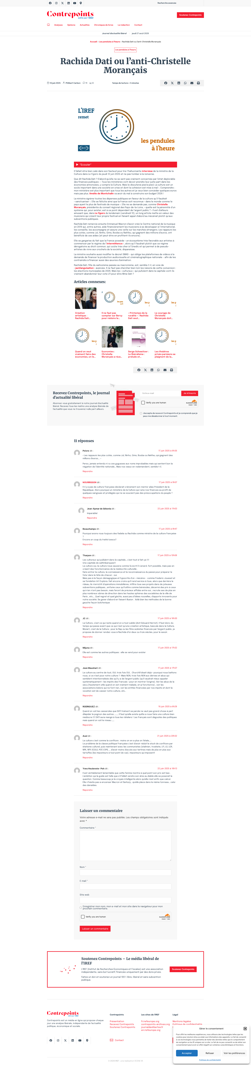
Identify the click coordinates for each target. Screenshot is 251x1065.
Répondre (88, 471)
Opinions (71, 25)
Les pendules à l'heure (109, 42)
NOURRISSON (89, 482)
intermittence (115, 244)
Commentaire (88, 828)
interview (147, 171)
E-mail (84, 881)
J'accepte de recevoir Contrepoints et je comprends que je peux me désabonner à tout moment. (170, 414)
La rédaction (124, 25)
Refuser (210, 1053)
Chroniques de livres (103, 25)
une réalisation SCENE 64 (131, 1061)
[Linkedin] (69, 3)
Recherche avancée (167, 3)
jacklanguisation (84, 268)
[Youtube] (75, 3)
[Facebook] (50, 3)
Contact (138, 25)
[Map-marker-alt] (81, 3)
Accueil (93, 42)
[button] (245, 1028)
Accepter (187, 1053)
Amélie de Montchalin (101, 194)
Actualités (84, 25)
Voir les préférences (234, 1053)
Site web (84, 895)
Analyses (58, 25)
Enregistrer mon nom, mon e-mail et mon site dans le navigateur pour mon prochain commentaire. (123, 908)
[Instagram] (56, 3)
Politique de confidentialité (210, 1060)
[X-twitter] (62, 3)
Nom (83, 867)
